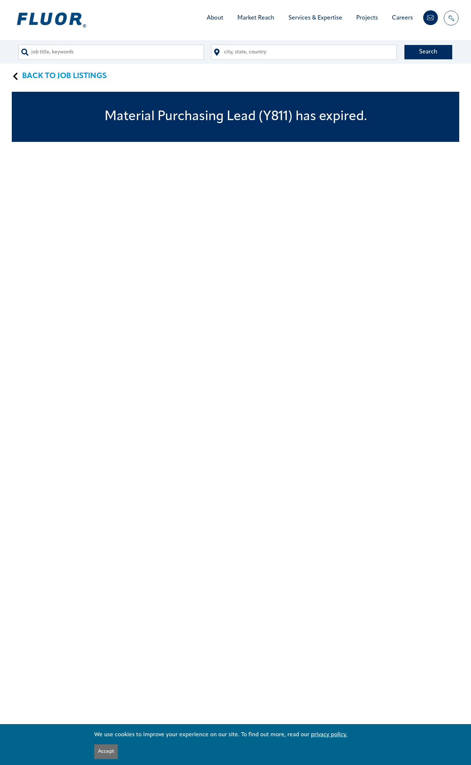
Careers (402, 18)
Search (428, 52)
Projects (367, 18)
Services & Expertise (315, 18)
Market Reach (256, 18)
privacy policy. (329, 735)
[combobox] (111, 52)
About (215, 18)
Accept (106, 751)
